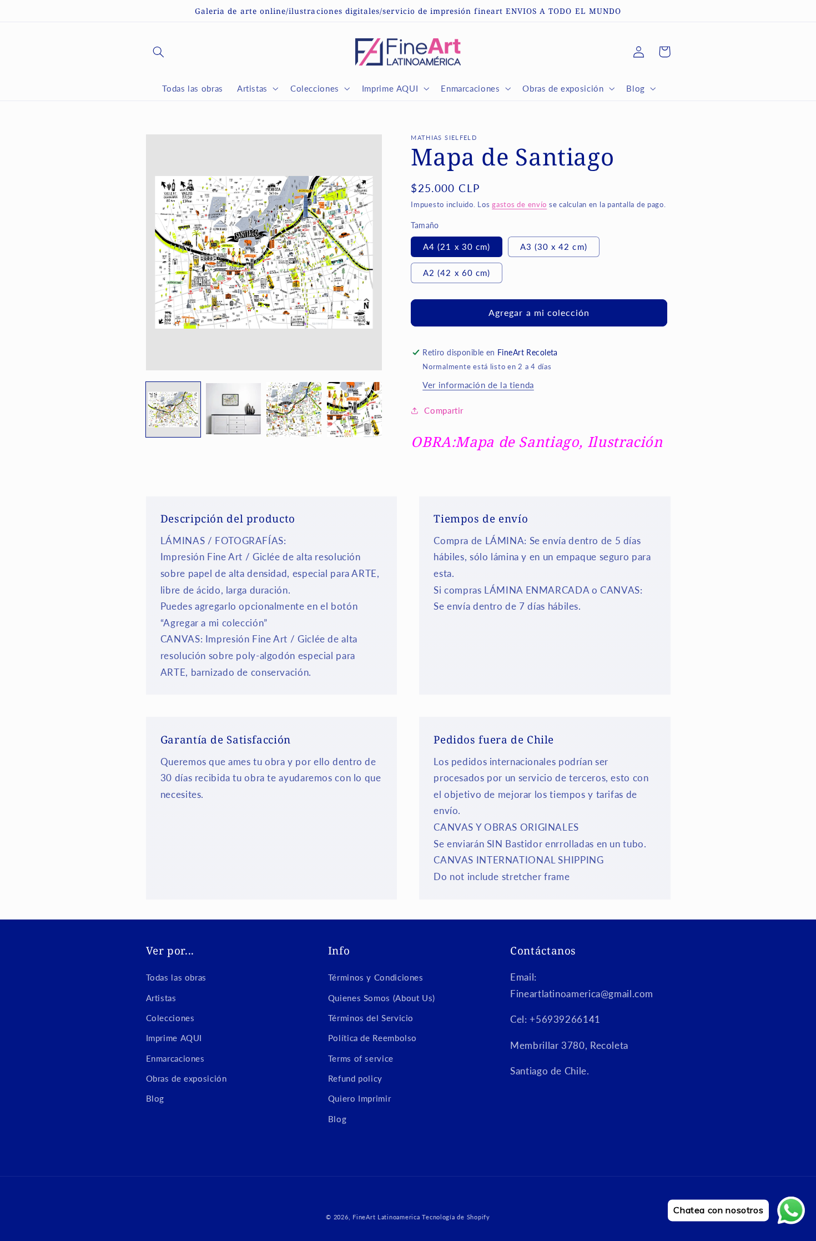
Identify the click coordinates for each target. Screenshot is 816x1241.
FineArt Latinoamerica (386, 1217)
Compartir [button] (444, 410)
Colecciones (170, 1018)
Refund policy (355, 1078)
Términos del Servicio (371, 1018)
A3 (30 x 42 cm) (553, 247)
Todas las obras (176, 977)
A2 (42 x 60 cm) (456, 273)
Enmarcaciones (175, 1058)
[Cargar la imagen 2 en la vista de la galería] (233, 409)
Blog (155, 1098)
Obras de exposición (186, 1078)
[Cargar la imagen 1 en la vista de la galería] (173, 409)
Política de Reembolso (372, 1038)
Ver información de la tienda (478, 385)
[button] (159, 51)
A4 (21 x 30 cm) (456, 247)
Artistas (161, 998)
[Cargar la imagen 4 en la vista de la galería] (354, 409)
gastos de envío (519, 204)
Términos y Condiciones (376, 977)
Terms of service (361, 1058)
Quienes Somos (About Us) (381, 998)
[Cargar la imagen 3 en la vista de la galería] (293, 409)
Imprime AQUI (174, 1038)
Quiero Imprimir (359, 1098)
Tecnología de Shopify (456, 1217)
